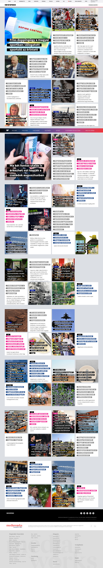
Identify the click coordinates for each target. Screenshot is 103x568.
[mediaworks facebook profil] (91, 526)
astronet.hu (55, 536)
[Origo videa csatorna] (90, 513)
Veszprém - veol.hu (35, 535)
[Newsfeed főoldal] (10, 513)
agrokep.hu (34, 560)
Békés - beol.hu (13, 540)
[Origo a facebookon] (81, 513)
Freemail (44, 1)
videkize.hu (55, 554)
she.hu (76, 539)
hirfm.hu (77, 562)
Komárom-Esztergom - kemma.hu (17, 556)
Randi (70, 1)
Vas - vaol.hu (34, 534)
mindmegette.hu (57, 547)
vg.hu (32, 558)
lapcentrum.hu (78, 552)
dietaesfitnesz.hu (57, 550)
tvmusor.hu (55, 556)
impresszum (88, 517)
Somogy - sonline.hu (14, 559)
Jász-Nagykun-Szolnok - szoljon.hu (17, 554)
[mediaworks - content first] (14, 526)
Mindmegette (22, 1)
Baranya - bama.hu (13, 538)
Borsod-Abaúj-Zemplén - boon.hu (17, 541)
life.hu (76, 537)
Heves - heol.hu (13, 552)
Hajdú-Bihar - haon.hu (14, 550)
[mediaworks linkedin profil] (95, 526)
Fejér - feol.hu (12, 547)
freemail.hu (77, 547)
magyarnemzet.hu (35, 545)
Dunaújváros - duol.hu (14, 545)
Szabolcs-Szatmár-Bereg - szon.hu (17, 561)
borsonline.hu (56, 564)
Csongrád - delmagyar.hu (15, 543)
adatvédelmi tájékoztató (63, 517)
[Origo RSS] (93, 513)
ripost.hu (77, 534)
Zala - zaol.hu (34, 537)
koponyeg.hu (78, 549)
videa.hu (77, 550)
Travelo (51, 1)
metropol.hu (78, 535)
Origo (9, 1)
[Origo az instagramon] (87, 513)
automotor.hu (56, 538)
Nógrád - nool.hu (13, 558)
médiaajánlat (94, 517)
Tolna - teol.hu (12, 563)
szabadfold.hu (34, 547)
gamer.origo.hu (56, 541)
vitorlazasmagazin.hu (58, 552)
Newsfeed (36, 1)
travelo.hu (55, 549)
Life (15, 1)
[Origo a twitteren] (84, 513)
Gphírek (57, 1)
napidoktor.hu (56, 545)
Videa (29, 1)
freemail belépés (93, 5)
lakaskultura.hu (56, 540)
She (64, 1)
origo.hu (33, 550)
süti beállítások (82, 517)
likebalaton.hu (56, 543)
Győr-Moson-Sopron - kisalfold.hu (17, 549)
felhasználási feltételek (73, 517)
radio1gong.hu (78, 560)
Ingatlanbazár (78, 1)
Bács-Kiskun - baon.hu (14, 536)
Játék (86, 1)
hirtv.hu (33, 549)
